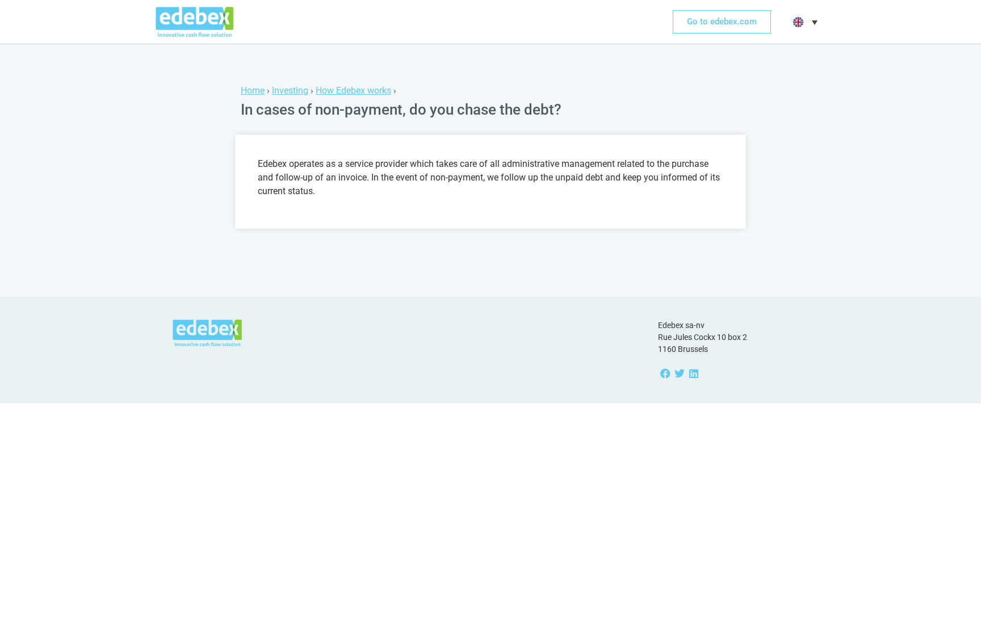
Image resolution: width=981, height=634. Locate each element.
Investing (290, 90)
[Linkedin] (693, 374)
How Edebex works (353, 90)
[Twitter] (679, 374)
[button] (804, 22)
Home (253, 90)
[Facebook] (665, 374)
